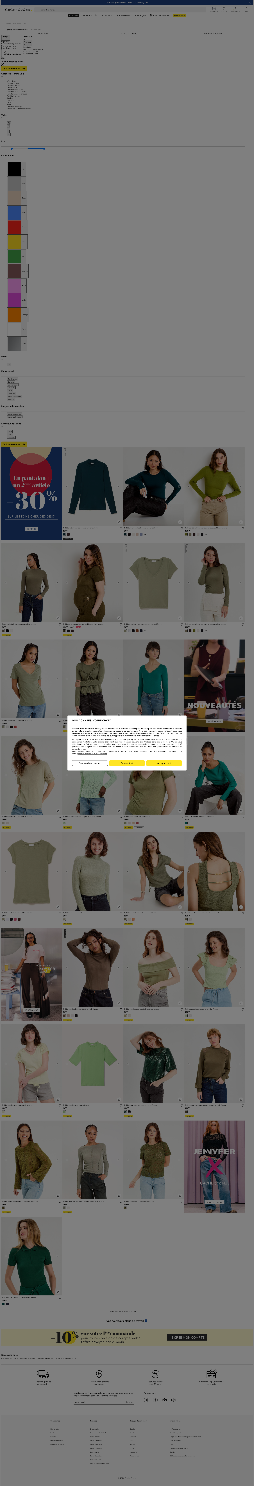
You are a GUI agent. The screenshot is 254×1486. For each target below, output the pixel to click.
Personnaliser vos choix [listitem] (90, 763)
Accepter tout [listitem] (164, 763)
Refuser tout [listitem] (127, 763)
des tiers (159, 739)
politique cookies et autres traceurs (92, 754)
